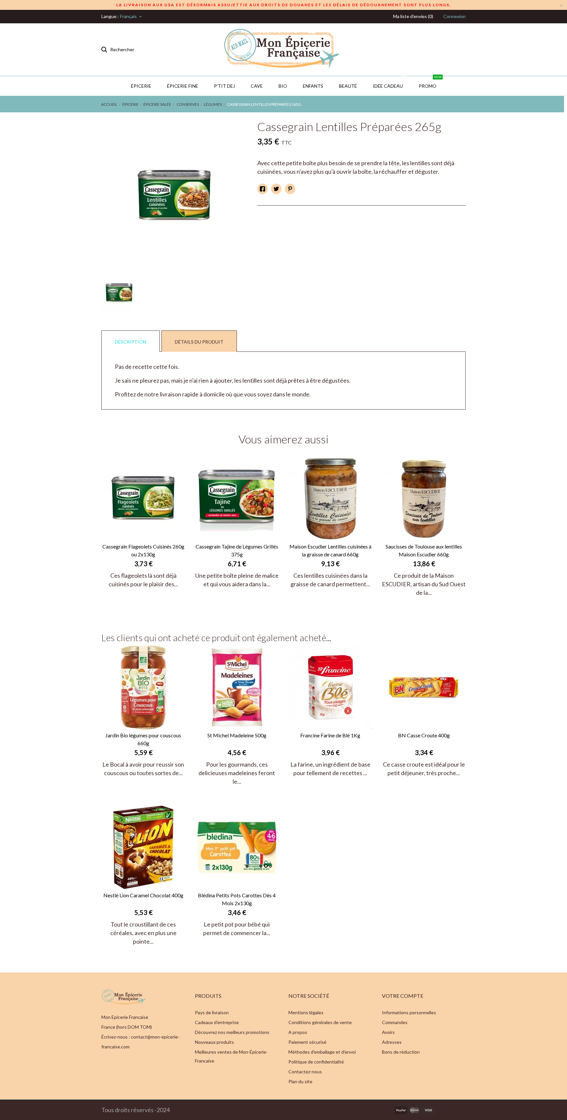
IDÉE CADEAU (390, 82)
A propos (297, 1032)
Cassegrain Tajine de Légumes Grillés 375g (237, 550)
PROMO (430, 82)
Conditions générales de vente (320, 1022)
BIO (283, 86)
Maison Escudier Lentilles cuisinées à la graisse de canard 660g (330, 550)
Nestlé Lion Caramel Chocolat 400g (143, 895)
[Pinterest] (290, 189)
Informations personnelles (409, 1012)
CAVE (257, 86)
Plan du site (300, 1081)
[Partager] (262, 189)
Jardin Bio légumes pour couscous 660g (143, 739)
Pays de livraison (212, 1012)
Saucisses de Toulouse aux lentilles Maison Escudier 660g (424, 550)
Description (130, 342)
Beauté (348, 86)
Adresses (392, 1042)
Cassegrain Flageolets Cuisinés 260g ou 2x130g (143, 550)
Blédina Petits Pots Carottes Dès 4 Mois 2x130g (237, 899)
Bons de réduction (401, 1052)
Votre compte (402, 996)
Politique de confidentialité (316, 1061)
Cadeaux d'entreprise (217, 1022)
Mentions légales (306, 1012)
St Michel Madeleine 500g (236, 735)
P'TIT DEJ (224, 86)
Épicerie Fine (182, 86)
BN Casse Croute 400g (424, 735)
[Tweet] (276, 189)
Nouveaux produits (214, 1042)
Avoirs (388, 1032)
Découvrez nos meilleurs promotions (232, 1032)
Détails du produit (199, 342)
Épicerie (141, 86)
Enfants (313, 86)
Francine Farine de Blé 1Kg (330, 735)
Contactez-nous (305, 1071)
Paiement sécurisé (307, 1042)
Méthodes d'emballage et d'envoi (322, 1052)
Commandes (395, 1022)
